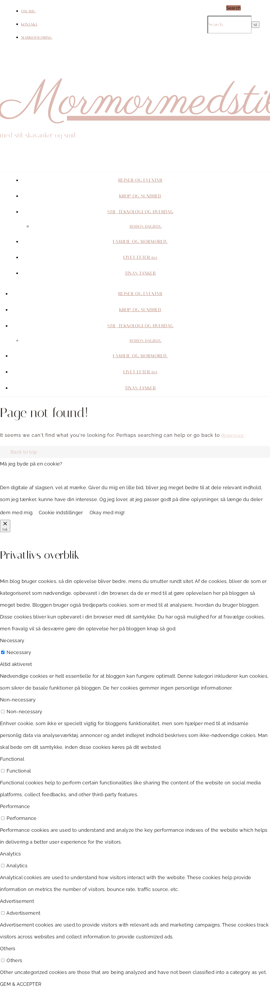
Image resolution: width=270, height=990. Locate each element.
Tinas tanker (140, 273)
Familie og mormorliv (140, 241)
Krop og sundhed (140, 196)
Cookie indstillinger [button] (61, 512)
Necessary (19, 652)
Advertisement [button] (17, 901)
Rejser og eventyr (140, 180)
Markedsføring (36, 37)
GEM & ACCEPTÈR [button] (20, 984)
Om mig (28, 11)
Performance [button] (15, 806)
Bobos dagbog (146, 226)
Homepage (233, 435)
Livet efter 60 (140, 257)
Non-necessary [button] (18, 699)
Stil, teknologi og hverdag (140, 211)
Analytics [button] (10, 854)
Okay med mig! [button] (107, 512)
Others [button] (8, 948)
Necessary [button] (12, 640)
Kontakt (29, 24)
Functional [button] (12, 759)
